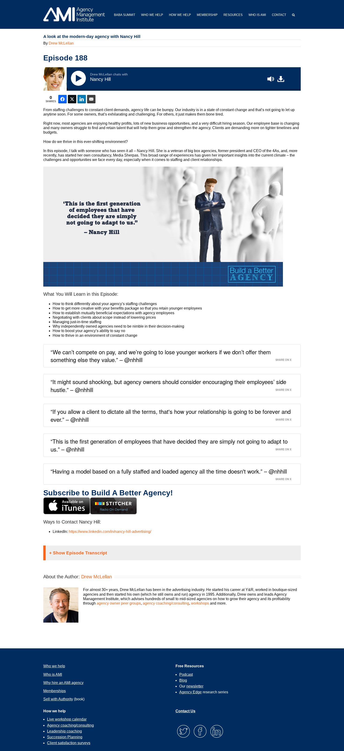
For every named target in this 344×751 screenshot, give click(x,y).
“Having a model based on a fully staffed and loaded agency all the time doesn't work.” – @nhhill (169, 471)
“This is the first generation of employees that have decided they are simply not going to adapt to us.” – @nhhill (169, 445)
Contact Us (185, 711)
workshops (200, 603)
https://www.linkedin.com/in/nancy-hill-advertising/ (110, 532)
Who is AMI (52, 674)
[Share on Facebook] (62, 99)
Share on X (283, 359)
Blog (183, 680)
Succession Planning (64, 737)
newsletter (194, 686)
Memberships (54, 691)
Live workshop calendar (67, 719)
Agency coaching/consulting (70, 725)
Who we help (54, 666)
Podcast (186, 674)
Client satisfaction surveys (68, 743)
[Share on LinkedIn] (81, 99)
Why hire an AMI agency (63, 683)
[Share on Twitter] (72, 99)
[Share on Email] (91, 99)
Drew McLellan (61, 43)
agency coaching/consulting (166, 603)
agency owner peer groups (119, 603)
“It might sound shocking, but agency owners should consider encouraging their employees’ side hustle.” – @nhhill (168, 385)
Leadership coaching (64, 731)
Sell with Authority (58, 699)
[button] (293, 14)
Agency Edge (190, 692)
